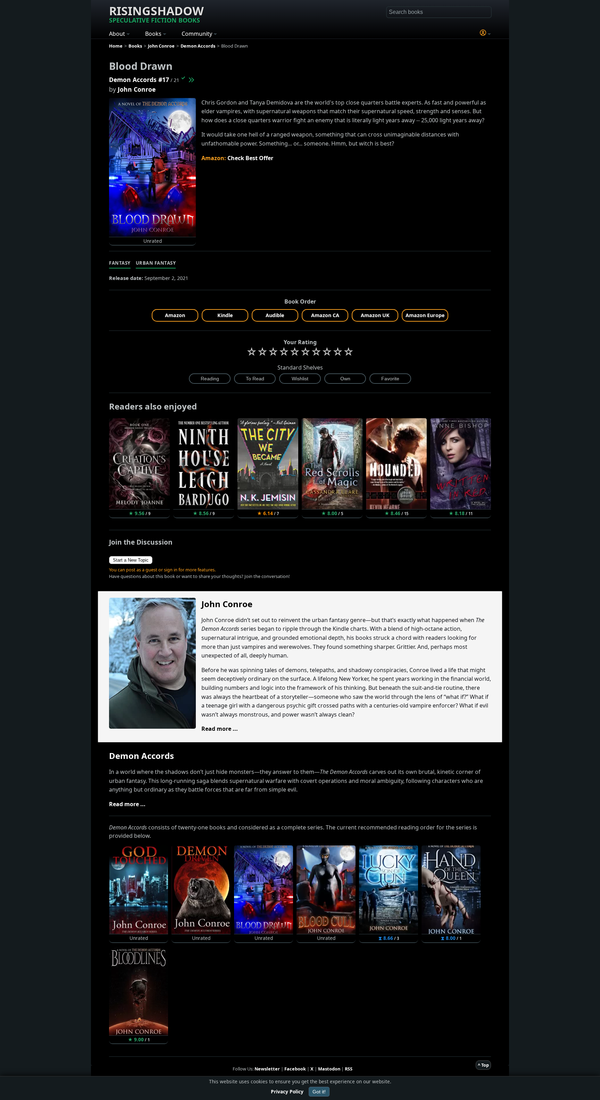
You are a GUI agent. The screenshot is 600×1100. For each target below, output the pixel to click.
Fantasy (120, 263)
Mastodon (329, 1069)
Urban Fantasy (156, 263)
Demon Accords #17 (139, 79)
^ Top (483, 1065)
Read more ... (219, 729)
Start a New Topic (131, 560)
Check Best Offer (250, 158)
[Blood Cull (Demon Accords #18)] (191, 79)
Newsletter (267, 1069)
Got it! (319, 1091)
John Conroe (137, 89)
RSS (348, 1069)
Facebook (295, 1069)
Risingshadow (156, 13)
